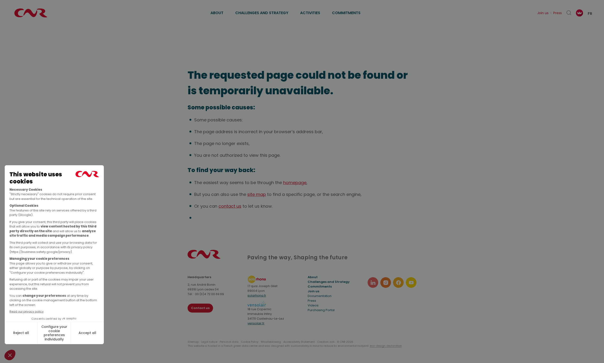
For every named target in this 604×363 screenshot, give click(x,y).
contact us (229, 206)
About (216, 13)
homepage (294, 183)
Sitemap (193, 342)
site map (256, 194)
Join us (543, 13)
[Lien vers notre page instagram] (385, 282)
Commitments (346, 13)
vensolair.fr (255, 323)
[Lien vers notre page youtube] (411, 282)
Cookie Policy (249, 342)
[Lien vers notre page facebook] (398, 282)
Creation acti (326, 342)
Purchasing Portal (321, 310)
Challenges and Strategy (261, 13)
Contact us (200, 308)
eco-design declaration (386, 346)
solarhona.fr (256, 295)
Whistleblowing (271, 342)
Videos (313, 305)
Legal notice (209, 342)
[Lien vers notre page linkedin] (373, 282)
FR (590, 13)
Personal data (229, 342)
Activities (310, 13)
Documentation (319, 296)
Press (557, 13)
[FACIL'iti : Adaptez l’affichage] (579, 12)
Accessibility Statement (299, 342)
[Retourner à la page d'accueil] (30, 12)
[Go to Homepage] (204, 257)
